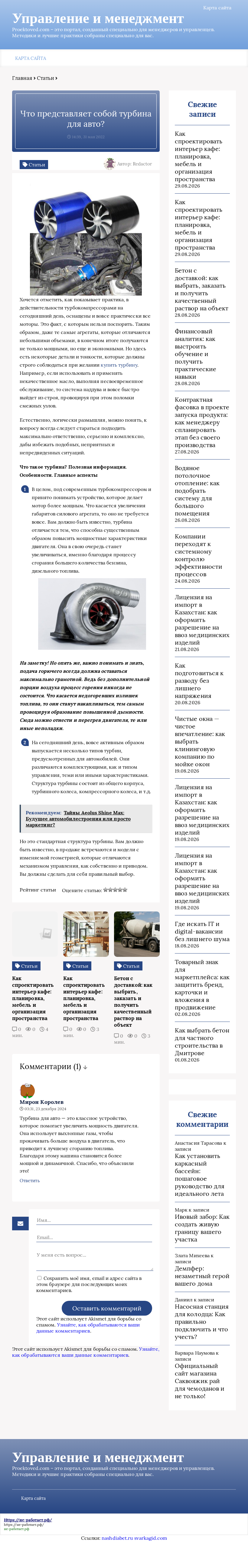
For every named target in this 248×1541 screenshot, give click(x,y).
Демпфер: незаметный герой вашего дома (202, 1276)
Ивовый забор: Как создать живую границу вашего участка (202, 1228)
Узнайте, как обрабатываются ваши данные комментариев (88, 1328)
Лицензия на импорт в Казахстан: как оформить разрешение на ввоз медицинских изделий (202, 619)
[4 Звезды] (120, 889)
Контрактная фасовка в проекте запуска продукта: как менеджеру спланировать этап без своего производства (202, 422)
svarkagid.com (150, 1538)
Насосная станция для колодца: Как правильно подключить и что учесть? (202, 1321)
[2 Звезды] (110, 889)
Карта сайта (217, 8)
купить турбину (119, 365)
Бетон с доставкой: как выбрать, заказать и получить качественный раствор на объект (201, 289)
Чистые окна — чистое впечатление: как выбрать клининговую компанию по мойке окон (200, 741)
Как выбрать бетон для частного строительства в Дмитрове (202, 1041)
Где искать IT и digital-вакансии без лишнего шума (202, 931)
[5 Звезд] (124, 889)
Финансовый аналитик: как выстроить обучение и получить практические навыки (195, 353)
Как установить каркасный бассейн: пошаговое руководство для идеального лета (199, 1174)
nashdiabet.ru (117, 1538)
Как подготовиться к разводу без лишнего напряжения (199, 680)
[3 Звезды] (115, 889)
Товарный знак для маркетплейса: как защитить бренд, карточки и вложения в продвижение (202, 984)
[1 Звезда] (105, 889)
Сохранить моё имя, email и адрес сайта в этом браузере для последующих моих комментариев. (89, 1284)
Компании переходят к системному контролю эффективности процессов (198, 555)
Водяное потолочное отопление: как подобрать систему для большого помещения (197, 490)
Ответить (30, 1180)
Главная (22, 78)
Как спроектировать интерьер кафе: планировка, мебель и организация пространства (198, 156)
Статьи (45, 78)
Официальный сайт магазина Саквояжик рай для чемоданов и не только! (199, 1381)
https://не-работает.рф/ (24, 1525)
